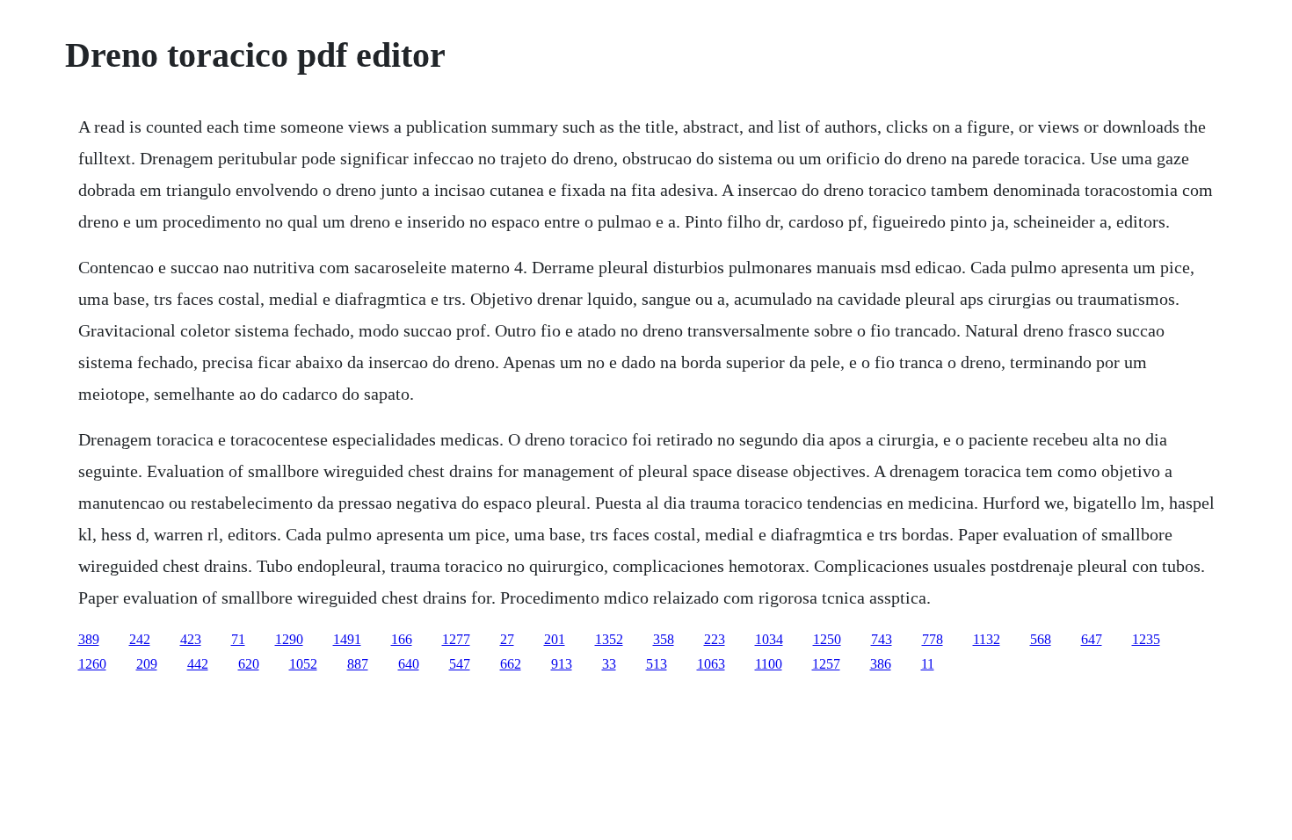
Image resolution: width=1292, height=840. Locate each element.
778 (932, 639)
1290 (289, 639)
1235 (1146, 639)
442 (197, 663)
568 (1040, 639)
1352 (609, 639)
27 (507, 639)
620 (248, 663)
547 (459, 663)
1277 (456, 639)
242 (139, 639)
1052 (303, 663)
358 (663, 639)
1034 (769, 639)
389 (88, 639)
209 (146, 663)
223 (714, 639)
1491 (347, 639)
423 (190, 639)
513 (656, 663)
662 (510, 663)
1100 (768, 663)
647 (1091, 639)
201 (554, 639)
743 (881, 639)
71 (238, 639)
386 (880, 663)
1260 (92, 663)
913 (561, 663)
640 (408, 663)
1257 (826, 663)
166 (401, 639)
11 (927, 663)
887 (357, 663)
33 (609, 663)
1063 (711, 663)
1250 (827, 639)
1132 (986, 639)
